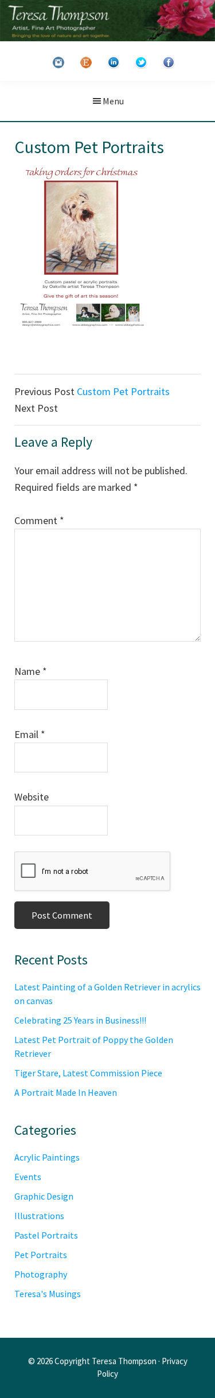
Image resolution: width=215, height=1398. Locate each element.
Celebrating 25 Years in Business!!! (80, 1020)
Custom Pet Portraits (123, 391)
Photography (40, 1274)
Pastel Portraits (46, 1235)
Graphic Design (43, 1196)
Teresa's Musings (47, 1293)
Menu (113, 101)
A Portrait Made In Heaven (65, 1092)
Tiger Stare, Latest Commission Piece (88, 1073)
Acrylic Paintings (47, 1157)
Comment (39, 520)
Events (27, 1176)
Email (29, 734)
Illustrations (39, 1215)
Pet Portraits (40, 1254)
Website (31, 796)
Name (30, 671)
